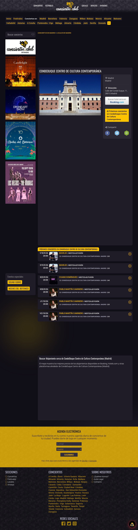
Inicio (8, 19)
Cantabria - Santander (72, 485)
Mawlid (63, 253)
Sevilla (93, 23)
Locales (85, 5)
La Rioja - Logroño (61, 495)
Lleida (51, 498)
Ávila (75, 479)
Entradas (103, 5)
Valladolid (10, 23)
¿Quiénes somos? (101, 476)
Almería (67, 23)
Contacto (98, 482)
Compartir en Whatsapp (126, 133)
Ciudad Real (69, 487)
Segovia (79, 503)
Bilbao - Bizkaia (86, 19)
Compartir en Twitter (117, 133)
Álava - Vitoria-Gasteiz (67, 476)
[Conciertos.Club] (67, 6)
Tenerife (74, 506)
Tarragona (65, 506)
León (84, 495)
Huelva (78, 493)
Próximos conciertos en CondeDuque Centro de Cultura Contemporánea (117, 115)
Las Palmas (75, 495)
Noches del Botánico (19, 288)
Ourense (75, 501)
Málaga (58, 23)
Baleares (117, 19)
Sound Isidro (15, 282)
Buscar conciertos (15, 34)
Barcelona (52, 19)
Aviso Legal (98, 479)
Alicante (107, 19)
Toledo (51, 509)
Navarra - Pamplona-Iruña (60, 501)
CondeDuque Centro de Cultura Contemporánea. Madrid (83, 256)
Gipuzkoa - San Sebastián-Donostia (71, 490)
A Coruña (31, 23)
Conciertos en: (31, 19)
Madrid (43, 19)
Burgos (84, 482)
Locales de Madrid (64, 33)
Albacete (82, 476)
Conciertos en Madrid (46, 33)
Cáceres (52, 485)
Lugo (57, 498)
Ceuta (60, 487)
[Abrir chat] (132, 524)
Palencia (84, 501)
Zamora (77, 509)
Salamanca (70, 503)
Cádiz (59, 485)
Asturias (21, 23)
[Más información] (130, 254)
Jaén (85, 23)
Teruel (81, 506)
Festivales (49, 5)
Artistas (94, 5)
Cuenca (52, 490)
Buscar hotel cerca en (117, 99)
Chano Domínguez (68, 277)
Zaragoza (73, 19)
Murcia (99, 19)
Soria (57, 506)
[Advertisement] (85, 51)
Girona (51, 493)
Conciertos (38, 5)
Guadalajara (69, 493)
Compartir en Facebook (107, 133)
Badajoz (81, 479)
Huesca (85, 493)
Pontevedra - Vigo (45, 23)
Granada (102, 23)
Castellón (53, 487)
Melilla (78, 498)
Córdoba (77, 23)
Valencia (63, 19)
